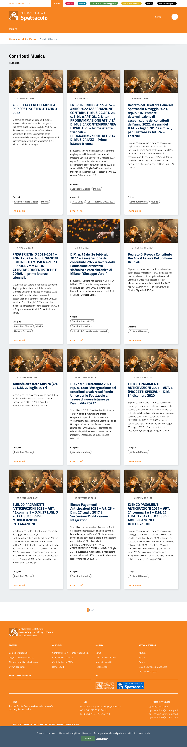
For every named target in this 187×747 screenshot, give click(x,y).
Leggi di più (19, 211)
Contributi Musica (81, 189)
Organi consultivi (17, 667)
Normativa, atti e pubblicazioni (23, 662)
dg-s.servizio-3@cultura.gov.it (163, 717)
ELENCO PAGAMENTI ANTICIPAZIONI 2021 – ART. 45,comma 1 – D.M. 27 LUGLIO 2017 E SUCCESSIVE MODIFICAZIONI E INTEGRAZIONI (35, 514)
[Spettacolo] (13, 16)
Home (12, 39)
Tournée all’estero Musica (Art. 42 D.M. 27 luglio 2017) (35, 385)
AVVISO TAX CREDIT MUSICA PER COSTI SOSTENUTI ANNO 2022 (35, 108)
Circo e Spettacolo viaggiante (153, 667)
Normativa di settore (106, 657)
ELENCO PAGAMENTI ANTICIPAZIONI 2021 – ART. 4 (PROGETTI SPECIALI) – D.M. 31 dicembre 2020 (150, 389)
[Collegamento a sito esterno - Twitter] (16, 684)
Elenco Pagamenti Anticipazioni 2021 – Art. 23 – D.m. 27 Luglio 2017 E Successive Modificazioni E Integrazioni (92, 512)
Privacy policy (102, 738)
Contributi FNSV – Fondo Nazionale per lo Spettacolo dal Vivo (71, 655)
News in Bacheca (22, 331)
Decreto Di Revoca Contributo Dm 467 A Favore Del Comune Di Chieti (150, 258)
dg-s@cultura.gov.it (158, 706)
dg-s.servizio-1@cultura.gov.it (163, 710)
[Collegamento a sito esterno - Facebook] (11, 684)
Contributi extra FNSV (83, 321)
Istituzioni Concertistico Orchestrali (89, 331)
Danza (142, 662)
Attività (22, 39)
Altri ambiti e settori (148, 671)
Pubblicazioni (102, 667)
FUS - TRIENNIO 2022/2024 (100, 201)
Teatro (142, 657)
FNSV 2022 (77, 201)
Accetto (88, 738)
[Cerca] (175, 17)
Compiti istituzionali (18, 653)
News (98, 653)
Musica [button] (13, 29)
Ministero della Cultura (20, 3)
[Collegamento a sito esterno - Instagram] (21, 684)
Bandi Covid (58, 667)
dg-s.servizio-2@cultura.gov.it (163, 714)
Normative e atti (103, 662)
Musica (32, 39)
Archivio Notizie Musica (26, 201)
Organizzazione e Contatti (21, 657)
